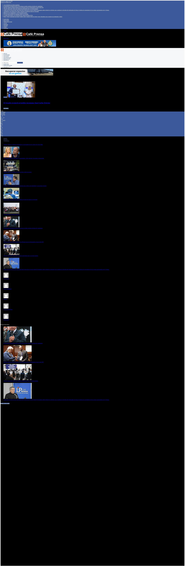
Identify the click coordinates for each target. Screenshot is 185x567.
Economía (6, 55)
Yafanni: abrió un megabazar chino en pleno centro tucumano (17, 172)
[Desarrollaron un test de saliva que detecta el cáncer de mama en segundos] (11, 198)
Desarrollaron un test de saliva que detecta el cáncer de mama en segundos (20, 199)
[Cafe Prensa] (22, 35)
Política (6, 60)
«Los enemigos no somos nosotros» (11, 5)
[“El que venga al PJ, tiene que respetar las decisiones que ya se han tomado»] (11, 254)
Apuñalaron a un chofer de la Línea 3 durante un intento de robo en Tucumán (21, 11)
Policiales (6, 58)
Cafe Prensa (6, 278)
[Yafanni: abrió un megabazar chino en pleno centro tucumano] (11, 170)
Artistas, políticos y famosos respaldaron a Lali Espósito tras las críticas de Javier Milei (23, 144)
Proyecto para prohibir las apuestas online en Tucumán (15, 14)
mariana (5, 299)
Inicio (5, 53)
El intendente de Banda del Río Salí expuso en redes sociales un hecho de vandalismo (22, 6)
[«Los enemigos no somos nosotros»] (11, 213)
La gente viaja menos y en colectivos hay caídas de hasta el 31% (18, 15)
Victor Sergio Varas (7, 309)
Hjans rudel (6, 319)
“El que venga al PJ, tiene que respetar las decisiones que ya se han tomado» (20, 8)
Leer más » (6, 108)
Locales (6, 56)
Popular (5, 138)
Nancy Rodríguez (7, 288)
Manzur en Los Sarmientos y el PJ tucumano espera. (15, 12)
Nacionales (7, 57)
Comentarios (6, 140)
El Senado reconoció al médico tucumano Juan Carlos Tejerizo (26, 103)
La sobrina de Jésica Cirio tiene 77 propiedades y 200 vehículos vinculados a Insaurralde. (23, 158)
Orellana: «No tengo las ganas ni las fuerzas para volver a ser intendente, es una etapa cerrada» (25, 185)
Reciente (5, 139)
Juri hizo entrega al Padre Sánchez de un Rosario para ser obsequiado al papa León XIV (23, 7)
